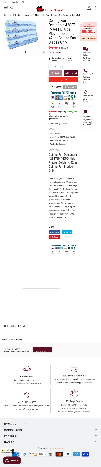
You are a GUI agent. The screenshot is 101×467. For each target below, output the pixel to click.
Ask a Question (44, 351)
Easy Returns (88, 96)
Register (14, 2)
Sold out (55, 73)
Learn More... (71, 59)
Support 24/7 (88, 74)
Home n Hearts (57, 448)
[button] (7, 451)
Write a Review (55, 52)
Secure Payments (87, 115)
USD (22, 2)
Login (7, 2)
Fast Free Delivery (86, 54)
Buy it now (63, 79)
